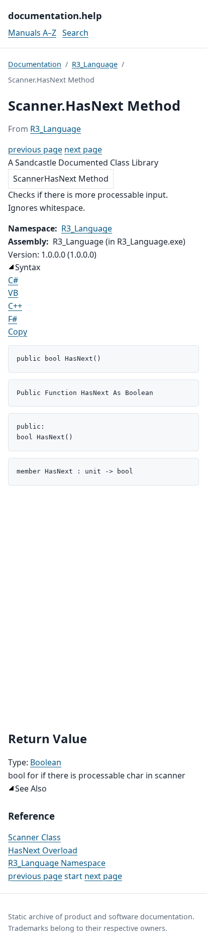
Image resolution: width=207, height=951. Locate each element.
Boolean (45, 762)
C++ (15, 305)
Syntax (27, 267)
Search (75, 32)
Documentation (34, 64)
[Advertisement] (103, 608)
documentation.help (55, 15)
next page (83, 149)
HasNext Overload (42, 850)
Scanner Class (34, 837)
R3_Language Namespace (57, 862)
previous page (35, 149)
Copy (17, 331)
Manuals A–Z (32, 32)
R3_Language (95, 64)
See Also (31, 788)
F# (12, 319)
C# (13, 280)
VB (13, 292)
